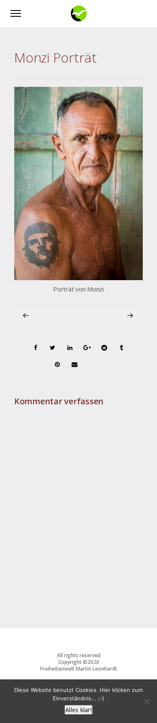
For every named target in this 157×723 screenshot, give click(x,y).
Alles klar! (78, 710)
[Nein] (146, 701)
